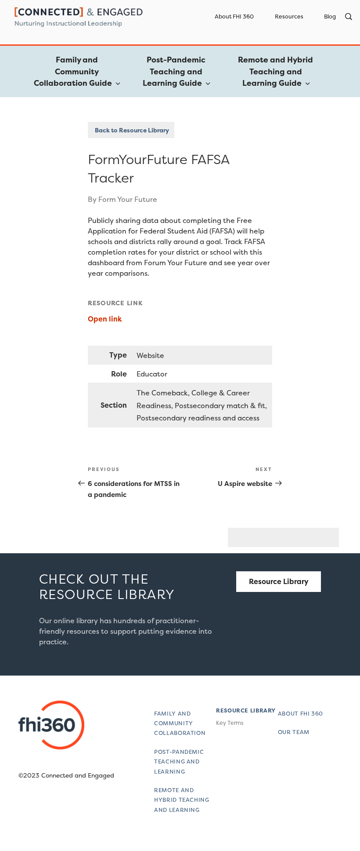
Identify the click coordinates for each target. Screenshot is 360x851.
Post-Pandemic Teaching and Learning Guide (174, 71)
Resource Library (279, 581)
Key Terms (229, 723)
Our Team (294, 732)
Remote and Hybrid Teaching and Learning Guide (275, 71)
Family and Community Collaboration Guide (73, 71)
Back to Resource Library (131, 130)
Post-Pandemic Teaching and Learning (179, 761)
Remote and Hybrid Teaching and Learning (181, 800)
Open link (106, 319)
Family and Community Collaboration (179, 723)
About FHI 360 (234, 16)
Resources (289, 16)
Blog (330, 16)
